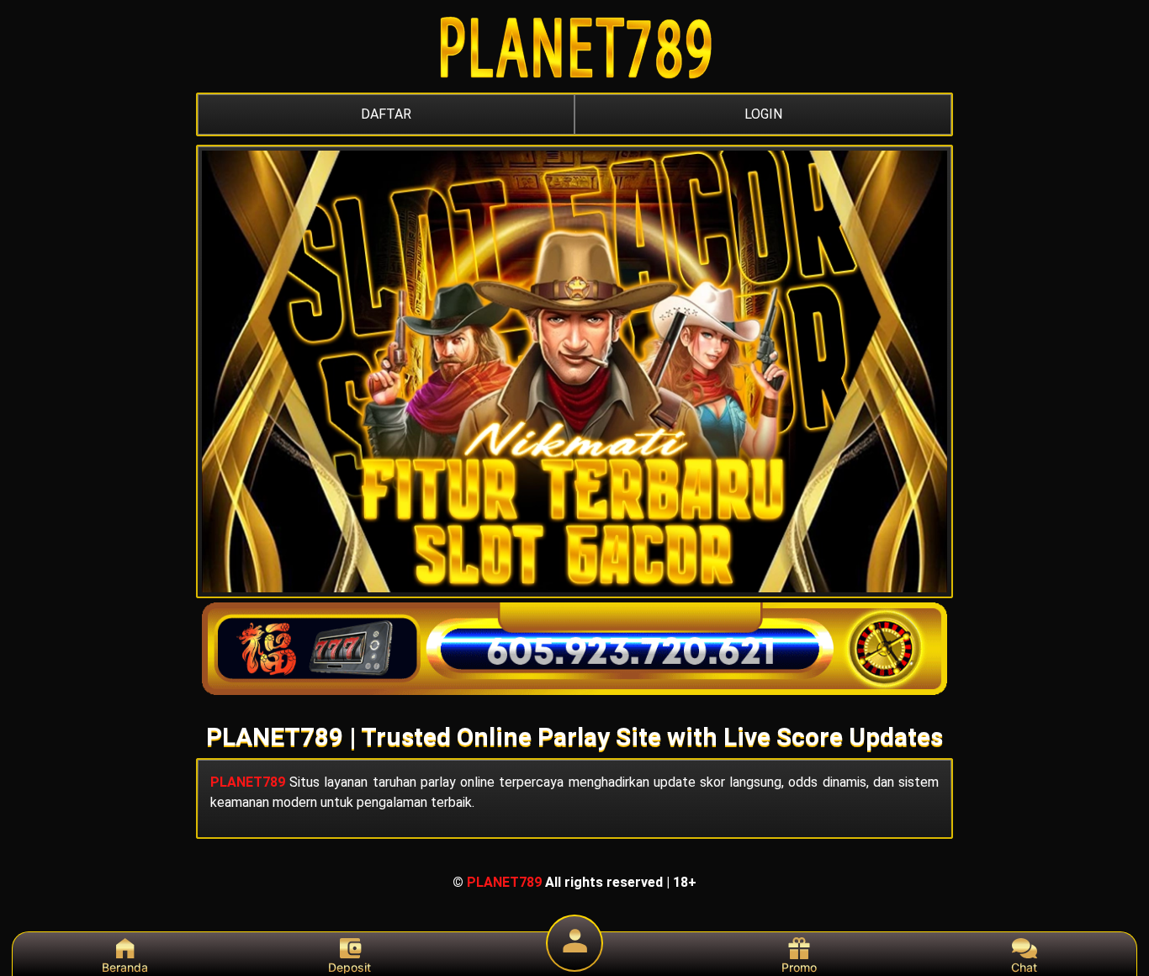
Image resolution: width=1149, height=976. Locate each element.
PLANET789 (247, 782)
